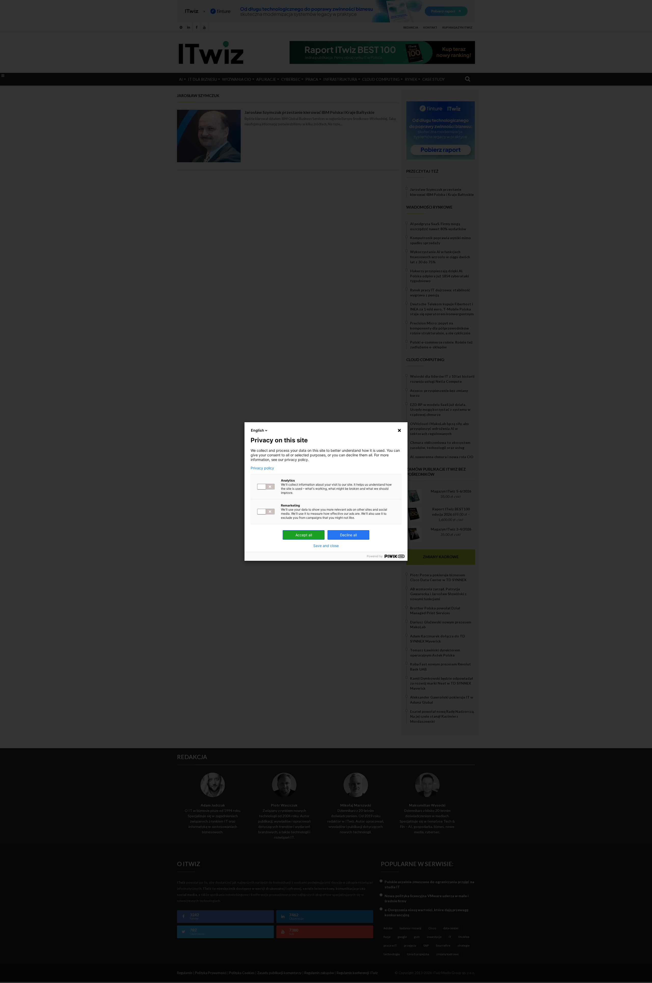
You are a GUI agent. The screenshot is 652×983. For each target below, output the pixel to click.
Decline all (348, 535)
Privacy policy (262, 468)
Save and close (326, 546)
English (257, 430)
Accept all (303, 535)
